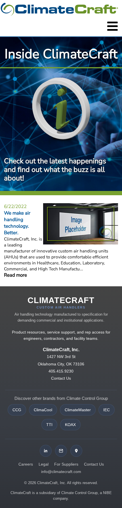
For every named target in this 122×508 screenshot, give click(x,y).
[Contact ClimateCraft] (61, 451)
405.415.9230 (61, 371)
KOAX (70, 424)
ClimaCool (43, 410)
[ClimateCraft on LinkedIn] (46, 451)
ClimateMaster (78, 410)
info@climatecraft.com (61, 471)
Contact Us (61, 378)
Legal (44, 464)
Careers (25, 464)
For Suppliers (66, 464)
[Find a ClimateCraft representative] (76, 451)
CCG (16, 410)
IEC (106, 410)
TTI (49, 424)
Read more (15, 275)
